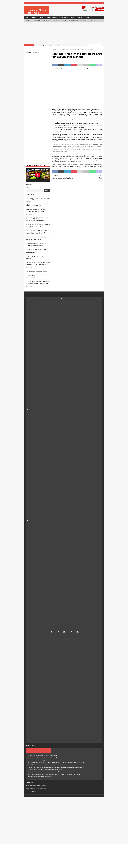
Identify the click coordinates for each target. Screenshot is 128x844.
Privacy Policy (92, 20)
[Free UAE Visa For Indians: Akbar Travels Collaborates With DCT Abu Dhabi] (74, 686)
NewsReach (89, 17)
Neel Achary (29, 184)
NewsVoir (64, 20)
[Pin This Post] (74, 65)
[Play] (28, 180)
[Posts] (38, 750)
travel (73, 17)
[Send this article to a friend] (80, 65)
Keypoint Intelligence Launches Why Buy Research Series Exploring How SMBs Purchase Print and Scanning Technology (38, 264)
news (41, 17)
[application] (38, 175)
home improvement (52, 17)
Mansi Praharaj (65, 61)
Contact (80, 17)
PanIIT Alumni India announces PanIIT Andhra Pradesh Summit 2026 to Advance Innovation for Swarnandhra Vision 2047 (37, 251)
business (34, 17)
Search (27, 187)
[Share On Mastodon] (99, 65)
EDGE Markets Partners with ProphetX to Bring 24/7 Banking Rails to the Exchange (46, 771)
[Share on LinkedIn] (67, 65)
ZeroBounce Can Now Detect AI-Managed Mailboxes (39, 776)
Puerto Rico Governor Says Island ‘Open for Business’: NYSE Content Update (45, 769)
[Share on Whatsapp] (92, 65)
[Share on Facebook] (55, 65)
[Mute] (45, 180)
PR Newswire (56, 20)
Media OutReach (46, 20)
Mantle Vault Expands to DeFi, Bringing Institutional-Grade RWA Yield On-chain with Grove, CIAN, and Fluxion (36, 211)
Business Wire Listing (73, 20)
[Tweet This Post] (61, 65)
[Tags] (64, 750)
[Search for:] (94, 45)
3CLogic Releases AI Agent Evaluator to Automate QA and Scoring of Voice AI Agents (46, 764)
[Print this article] (86, 65)
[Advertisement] (64, 32)
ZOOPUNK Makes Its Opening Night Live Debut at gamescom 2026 (42, 755)
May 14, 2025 (56, 61)
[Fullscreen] (48, 180)
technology (64, 17)
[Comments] (89, 750)
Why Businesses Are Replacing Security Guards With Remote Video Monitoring (45, 757)
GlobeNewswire (36, 20)
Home (27, 17)
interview (27, 20)
